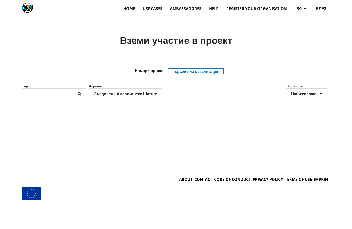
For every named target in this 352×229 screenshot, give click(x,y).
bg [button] (299, 8)
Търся (26, 86)
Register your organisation (256, 8)
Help (214, 8)
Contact (203, 179)
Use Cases (152, 8)
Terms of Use (298, 179)
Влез (321, 8)
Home (129, 8)
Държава (95, 86)
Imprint (322, 179)
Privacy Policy (268, 179)
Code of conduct (232, 179)
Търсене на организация (195, 71)
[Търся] (79, 93)
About (186, 179)
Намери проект (149, 70)
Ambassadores (185, 8)
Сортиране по (296, 86)
